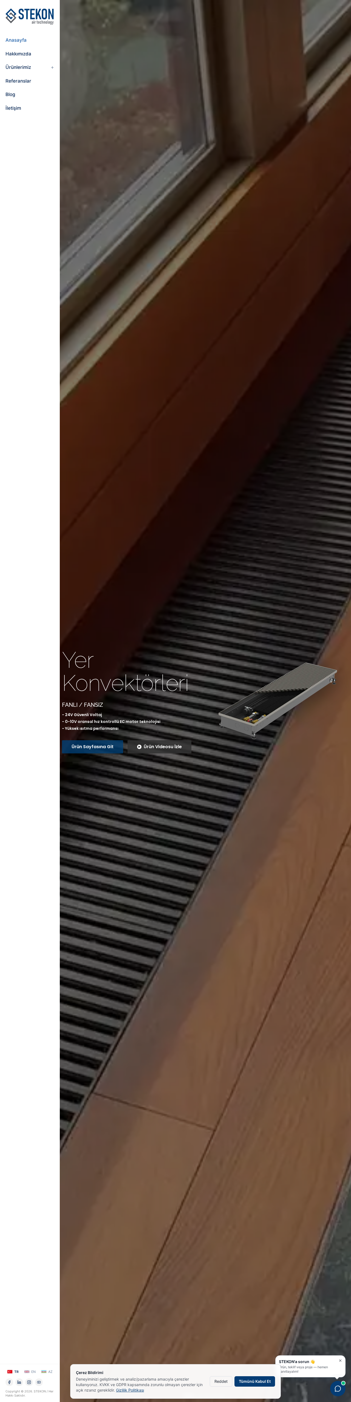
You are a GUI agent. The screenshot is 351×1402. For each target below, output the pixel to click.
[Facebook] (9, 1382)
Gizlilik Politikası (130, 1390)
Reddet (221, 1381)
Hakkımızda (18, 54)
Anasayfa (16, 40)
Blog (10, 94)
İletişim (13, 108)
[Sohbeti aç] (338, 1387)
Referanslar (18, 81)
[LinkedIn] (19, 1382)
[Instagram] (29, 1382)
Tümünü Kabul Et (255, 1381)
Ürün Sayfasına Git (93, 752)
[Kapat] (340, 1360)
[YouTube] (39, 1382)
